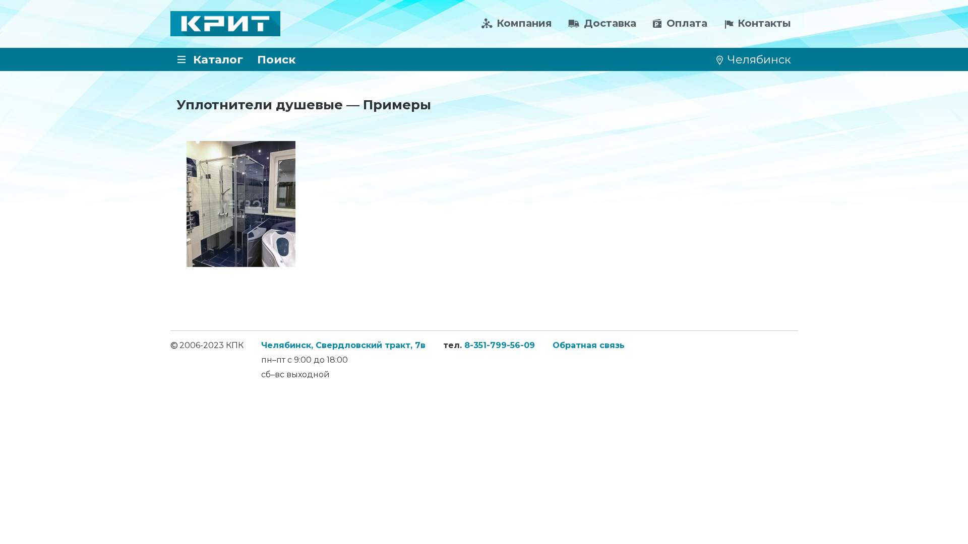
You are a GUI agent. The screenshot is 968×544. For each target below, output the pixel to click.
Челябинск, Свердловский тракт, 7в (343, 345)
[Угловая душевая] (241, 204)
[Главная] (225, 23)
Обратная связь (589, 345)
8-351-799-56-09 (499, 345)
